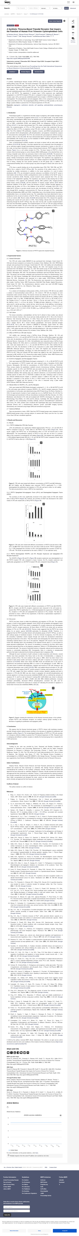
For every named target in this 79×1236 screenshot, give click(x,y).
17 (59, 146)
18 (48, 154)
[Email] (8, 1053)
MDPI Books (43, 1182)
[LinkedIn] (14, 1053)
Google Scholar (44, 796)
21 (51, 161)
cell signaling (38, 105)
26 (24, 182)
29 (34, 198)
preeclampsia (58, 105)
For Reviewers (26, 1182)
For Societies (25, 1191)
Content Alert (53, 1167)
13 (14, 144)
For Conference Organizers (29, 1193)
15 (17, 144)
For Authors (25, 1180)
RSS (46, 1167)
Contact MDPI (7, 1187)
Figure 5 (20, 733)
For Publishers (26, 1189)
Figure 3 (22, 498)
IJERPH (13, 14)
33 (13, 324)
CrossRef (53, 796)
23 (22, 177)
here (36, 1153)
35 (29, 650)
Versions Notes (39, 72)
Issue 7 (26, 14)
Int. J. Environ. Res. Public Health (13, 1167)
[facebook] (18, 1053)
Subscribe (7, 1215)
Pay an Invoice (7, 1182)
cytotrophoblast (48, 105)
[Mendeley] (28, 1053)
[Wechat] (21, 1053)
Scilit (41, 1187)
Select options (8, 1207)
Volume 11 (19, 14)
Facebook (61, 1182)
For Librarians (26, 1187)
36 (52, 652)
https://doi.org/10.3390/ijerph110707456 (18, 58)
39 (18, 661)
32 (11, 324)
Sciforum (42, 1180)
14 (15, 144)
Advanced (73, 8)
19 (49, 154)
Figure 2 (54, 429)
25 (38, 180)
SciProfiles (43, 1189)
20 (51, 154)
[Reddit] (24, 1053)
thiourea (9, 107)
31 (9, 324)
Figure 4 (20, 558)
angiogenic (17, 105)
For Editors (25, 1184)
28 (19, 198)
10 (23, 140)
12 (26, 140)
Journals (6, 14)
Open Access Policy (8, 1184)
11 (24, 140)
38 (17, 661)
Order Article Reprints (55, 21)
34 (29, 629)
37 (15, 661)
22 (32, 169)
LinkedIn (61, 1180)
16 (19, 144)
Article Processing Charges (11, 1180)
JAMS (42, 1193)
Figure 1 (14, 150)
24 (36, 180)
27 (57, 182)
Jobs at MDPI (7, 1189)
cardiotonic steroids (27, 105)
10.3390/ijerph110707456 (36, 14)
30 (7, 324)
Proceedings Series (45, 1195)
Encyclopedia (44, 1191)
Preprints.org (44, 1184)
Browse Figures (25, 72)
